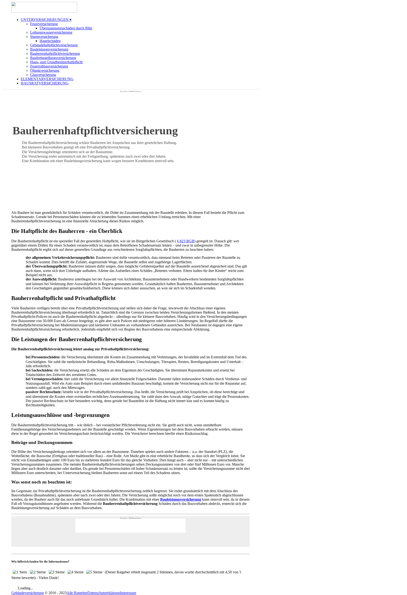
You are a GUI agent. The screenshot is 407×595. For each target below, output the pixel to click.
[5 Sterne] (94, 572)
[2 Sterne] (38, 572)
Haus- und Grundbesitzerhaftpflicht (56, 62)
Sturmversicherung (44, 37)
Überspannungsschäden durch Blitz (66, 28)
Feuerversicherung (44, 24)
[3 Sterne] (56, 572)
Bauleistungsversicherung (49, 49)
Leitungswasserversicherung (51, 32)
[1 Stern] (20, 572)
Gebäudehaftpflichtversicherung (54, 45)
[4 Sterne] (75, 572)
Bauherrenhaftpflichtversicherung (55, 54)
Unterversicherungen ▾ (46, 20)
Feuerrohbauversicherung (49, 66)
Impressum (128, 593)
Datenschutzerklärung (103, 593)
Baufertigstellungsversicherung (53, 58)
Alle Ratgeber (77, 593)
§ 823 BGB (185, 241)
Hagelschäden (50, 41)
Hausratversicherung (45, 83)
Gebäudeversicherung (27, 593)
